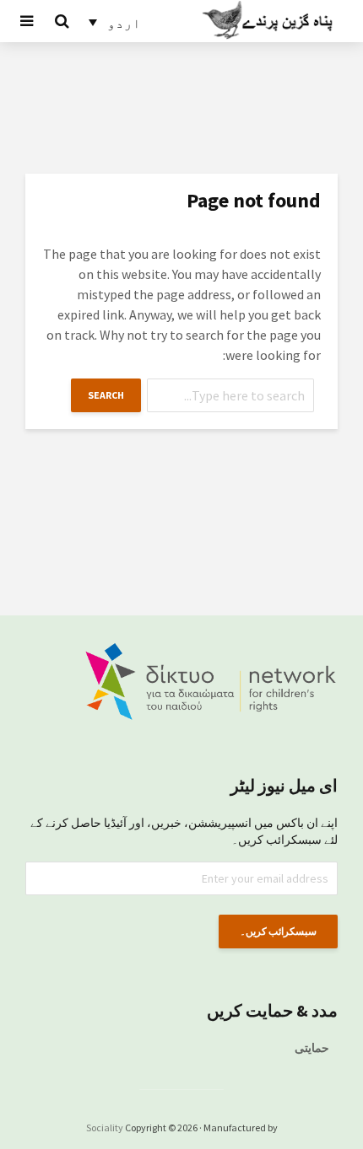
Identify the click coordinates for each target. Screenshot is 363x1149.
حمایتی (312, 1047)
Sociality (104, 1127)
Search (106, 395)
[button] (114, 22)
